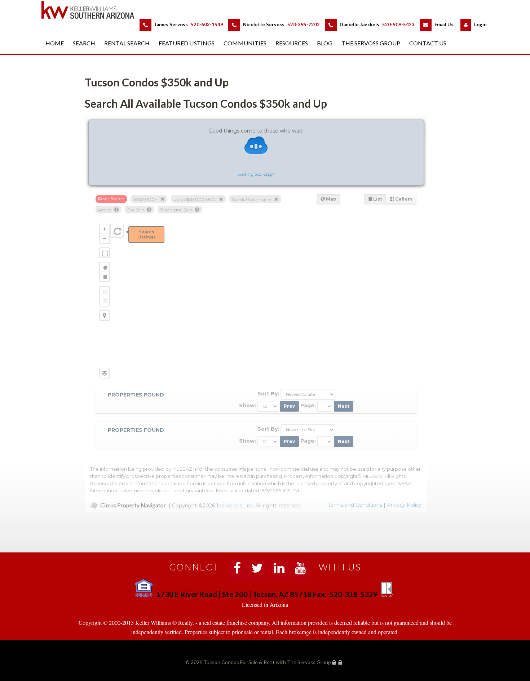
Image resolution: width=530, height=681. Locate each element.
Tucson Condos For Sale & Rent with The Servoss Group (91, 9)
